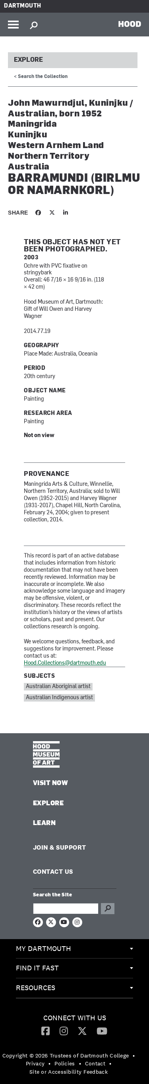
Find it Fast (37, 967)
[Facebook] (45, 1030)
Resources (35, 987)
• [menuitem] (134, 1055)
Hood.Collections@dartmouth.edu (65, 663)
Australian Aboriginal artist (58, 687)
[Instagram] (64, 1030)
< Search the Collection (41, 76)
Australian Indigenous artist (59, 698)
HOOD (129, 24)
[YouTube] (102, 1030)
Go (107, 908)
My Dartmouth (43, 948)
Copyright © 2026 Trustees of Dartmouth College (65, 1055)
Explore (28, 60)
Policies (64, 1063)
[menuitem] (74, 949)
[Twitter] (82, 1030)
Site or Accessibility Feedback (68, 1071)
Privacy (35, 1063)
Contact (95, 1063)
